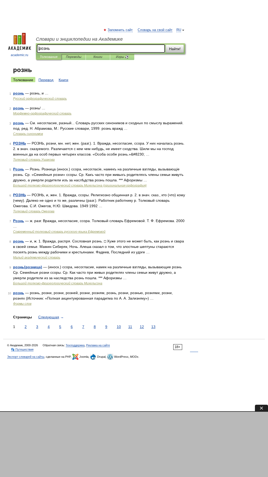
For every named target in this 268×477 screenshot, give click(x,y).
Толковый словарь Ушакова (34, 160)
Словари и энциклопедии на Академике (79, 39)
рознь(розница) (27, 267)
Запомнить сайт (120, 30)
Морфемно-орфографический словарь (42, 113)
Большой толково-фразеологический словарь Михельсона (57, 283)
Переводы (73, 57)
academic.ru (19, 55)
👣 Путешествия (22, 349)
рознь (18, 93)
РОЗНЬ (19, 143)
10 (119, 327)
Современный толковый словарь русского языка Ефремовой (59, 232)
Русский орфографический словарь (40, 98)
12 (142, 327)
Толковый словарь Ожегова (33, 211)
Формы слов (22, 304)
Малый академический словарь (36, 257)
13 (153, 327)
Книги (97, 57)
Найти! (175, 49)
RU (178, 30)
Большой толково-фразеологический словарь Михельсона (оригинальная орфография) (80, 185)
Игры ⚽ (122, 57)
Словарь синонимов (28, 134)
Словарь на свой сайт (155, 30)
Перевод (45, 80)
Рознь (18, 169)
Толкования (48, 57)
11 (130, 327)
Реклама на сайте (98, 345)
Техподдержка (75, 345)
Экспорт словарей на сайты (25, 356)
